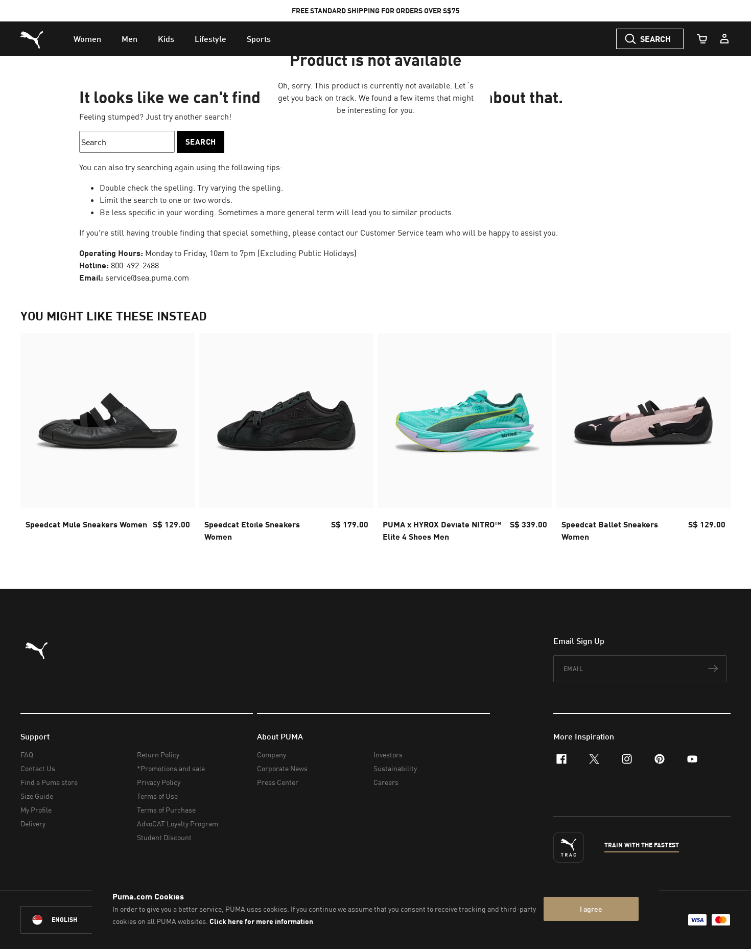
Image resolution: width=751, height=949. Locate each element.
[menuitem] (87, 38)
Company (271, 754)
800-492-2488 (135, 265)
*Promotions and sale (171, 768)
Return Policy (158, 754)
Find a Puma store (49, 782)
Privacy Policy (158, 782)
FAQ (26, 754)
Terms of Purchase (166, 809)
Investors (388, 754)
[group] (107, 440)
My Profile (36, 809)
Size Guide (36, 796)
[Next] (714, 440)
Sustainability (395, 768)
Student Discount (164, 837)
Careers (385, 782)
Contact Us (37, 768)
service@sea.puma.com (147, 277)
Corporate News (282, 768)
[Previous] (36, 440)
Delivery (32, 823)
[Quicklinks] (724, 39)
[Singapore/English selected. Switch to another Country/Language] (77, 920)
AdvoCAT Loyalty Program (177, 823)
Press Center (277, 782)
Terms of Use (157, 796)
